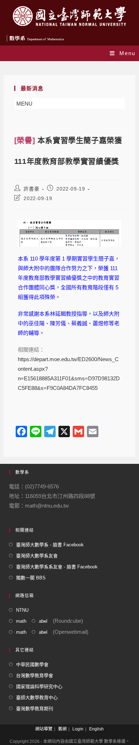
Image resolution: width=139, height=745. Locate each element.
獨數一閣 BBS (31, 577)
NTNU (22, 610)
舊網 (62, 729)
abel (43, 621)
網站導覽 (43, 729)
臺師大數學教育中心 (37, 697)
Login (77, 729)
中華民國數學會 (32, 664)
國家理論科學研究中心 (39, 686)
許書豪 (31, 189)
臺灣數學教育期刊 (34, 708)
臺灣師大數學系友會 (37, 555)
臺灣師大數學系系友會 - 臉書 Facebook (57, 566)
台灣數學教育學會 (34, 675)
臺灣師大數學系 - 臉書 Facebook (50, 544)
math (21, 621)
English (96, 729)
